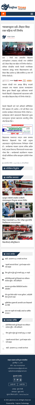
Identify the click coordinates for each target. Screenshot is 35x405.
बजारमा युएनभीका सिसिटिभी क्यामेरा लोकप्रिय (16, 287)
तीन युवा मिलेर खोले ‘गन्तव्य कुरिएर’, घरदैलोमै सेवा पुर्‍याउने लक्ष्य (18, 295)
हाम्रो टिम (22, 384)
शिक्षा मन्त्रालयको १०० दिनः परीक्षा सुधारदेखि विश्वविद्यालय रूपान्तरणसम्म (17, 221)
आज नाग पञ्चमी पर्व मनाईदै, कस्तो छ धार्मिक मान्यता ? (18, 312)
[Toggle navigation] (31, 14)
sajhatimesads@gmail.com (17, 371)
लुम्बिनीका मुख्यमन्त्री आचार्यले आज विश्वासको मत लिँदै (18, 304)
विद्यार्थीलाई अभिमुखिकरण (11, 242)
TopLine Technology (22, 403)
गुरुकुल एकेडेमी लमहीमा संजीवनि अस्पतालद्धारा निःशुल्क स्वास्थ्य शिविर (14, 199)
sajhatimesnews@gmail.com (17, 368)
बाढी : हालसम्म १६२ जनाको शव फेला (16, 259)
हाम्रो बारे (12, 384)
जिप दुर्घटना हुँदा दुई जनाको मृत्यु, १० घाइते (17, 272)
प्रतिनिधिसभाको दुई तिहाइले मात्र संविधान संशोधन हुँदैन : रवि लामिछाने (17, 279)
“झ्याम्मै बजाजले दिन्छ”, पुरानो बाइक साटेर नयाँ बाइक (17, 265)
